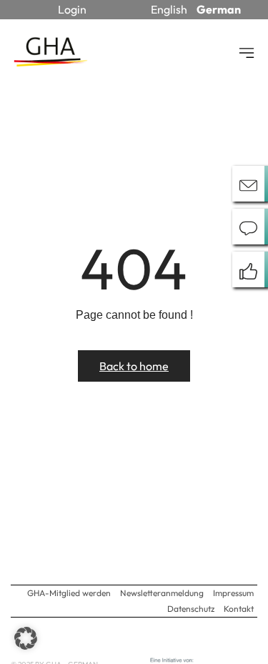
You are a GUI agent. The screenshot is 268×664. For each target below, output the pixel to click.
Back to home (134, 366)
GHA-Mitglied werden (69, 593)
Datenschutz (190, 608)
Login (72, 9)
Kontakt (239, 608)
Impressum (233, 593)
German (219, 9)
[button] (25, 638)
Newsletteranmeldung (162, 593)
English (169, 9)
